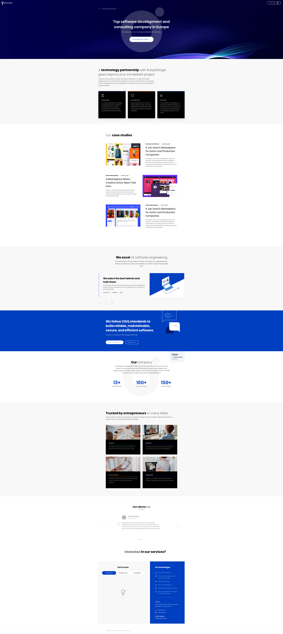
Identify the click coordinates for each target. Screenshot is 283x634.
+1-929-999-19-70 (161, 612)
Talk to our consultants (113, 342)
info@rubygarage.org (161, 618)
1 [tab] (139, 539)
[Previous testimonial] (105, 526)
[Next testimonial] (178, 526)
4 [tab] (143, 539)
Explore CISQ (131, 342)
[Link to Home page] (6, 3)
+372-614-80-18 (161, 610)
